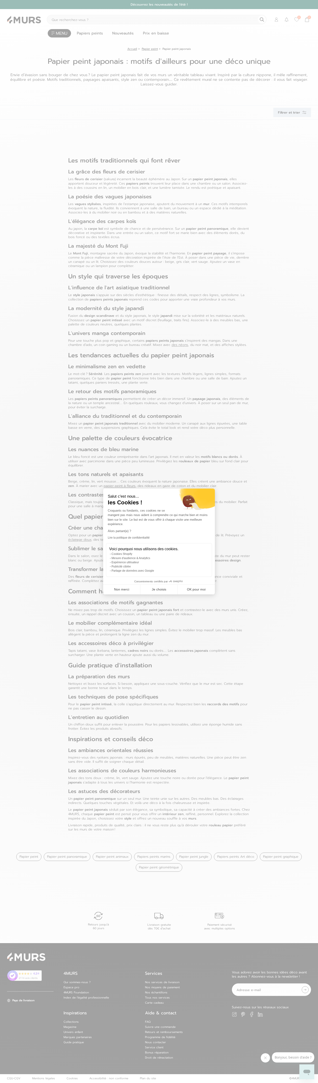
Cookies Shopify (122, 554)
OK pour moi (196, 589)
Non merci (121, 589)
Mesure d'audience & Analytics (131, 558)
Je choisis (159, 589)
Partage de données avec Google (133, 570)
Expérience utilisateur (125, 562)
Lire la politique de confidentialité (129, 537)
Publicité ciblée (121, 566)
